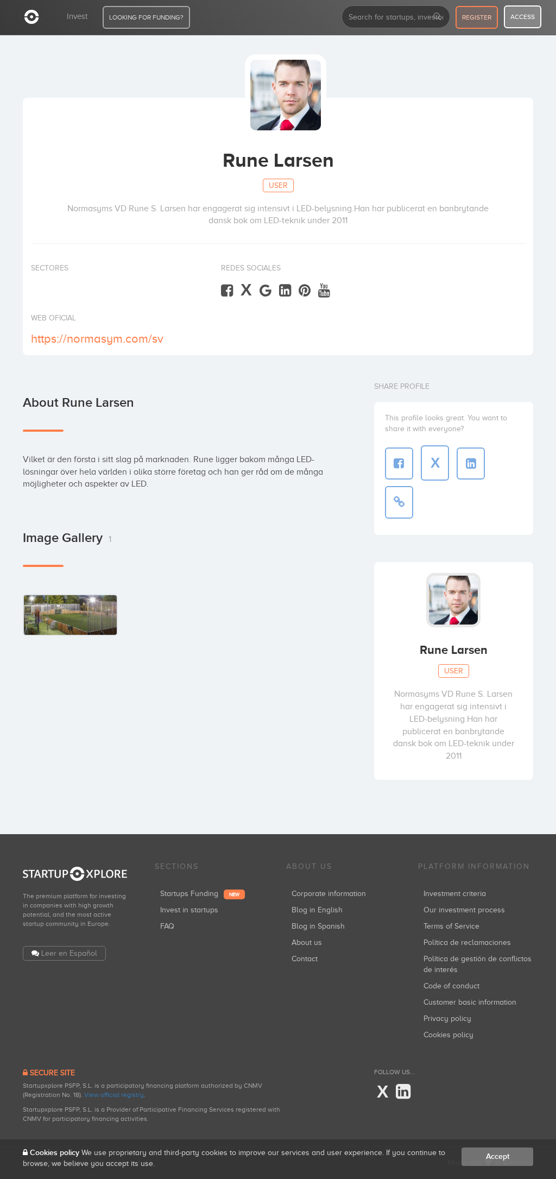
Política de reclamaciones (467, 942)
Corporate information (329, 894)
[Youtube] (324, 291)
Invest (77, 16)
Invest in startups (189, 910)
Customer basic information (470, 1002)
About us (307, 942)
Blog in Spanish (318, 926)
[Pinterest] (305, 291)
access (522, 17)
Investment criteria (455, 894)
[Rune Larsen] (70, 615)
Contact (305, 959)
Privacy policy (447, 1018)
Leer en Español (69, 953)
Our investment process (464, 910)
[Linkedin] (285, 291)
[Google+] (265, 291)
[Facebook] (227, 291)
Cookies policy (448, 1035)
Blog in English (317, 910)
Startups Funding (199, 894)
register (476, 17)
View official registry (114, 1095)
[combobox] (396, 16)
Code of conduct (451, 986)
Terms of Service (451, 926)
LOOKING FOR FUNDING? (146, 17)
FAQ (167, 926)
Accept (497, 1156)
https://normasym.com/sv (97, 338)
